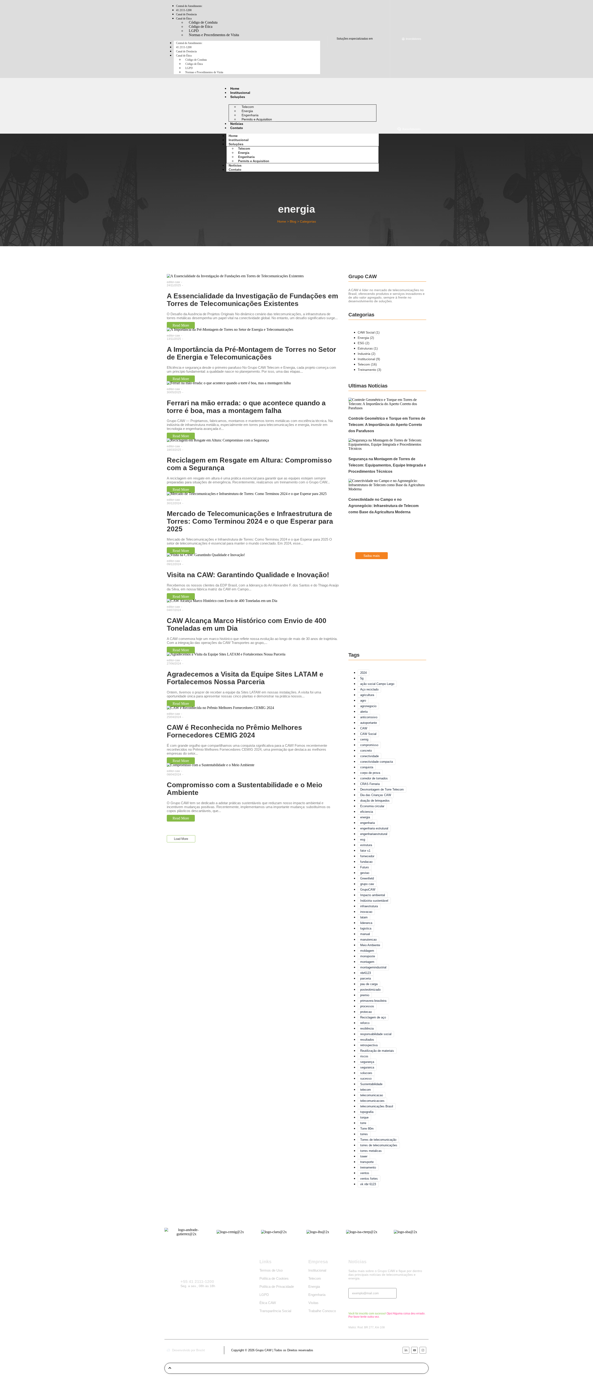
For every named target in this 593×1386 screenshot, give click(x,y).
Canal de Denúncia (186, 51)
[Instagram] (423, 1350)
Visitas (313, 1303)
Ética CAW (267, 1303)
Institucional (240, 92)
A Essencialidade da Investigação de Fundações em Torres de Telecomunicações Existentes (252, 299)
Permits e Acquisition (257, 119)
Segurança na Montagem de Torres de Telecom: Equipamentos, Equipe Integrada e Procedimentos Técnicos (387, 465)
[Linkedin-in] (406, 1350)
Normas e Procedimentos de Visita (214, 35)
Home (234, 88)
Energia (243, 152)
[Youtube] (414, 1350)
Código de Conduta (196, 59)
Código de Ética (194, 64)
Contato (236, 128)
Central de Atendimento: (189, 43)
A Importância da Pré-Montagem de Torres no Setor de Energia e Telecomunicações (251, 353)
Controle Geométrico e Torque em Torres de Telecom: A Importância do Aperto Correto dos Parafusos (386, 424)
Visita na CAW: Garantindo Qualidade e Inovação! (248, 575)
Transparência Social (275, 1311)
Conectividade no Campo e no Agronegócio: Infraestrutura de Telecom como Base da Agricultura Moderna (383, 506)
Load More (181, 839)
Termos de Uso (271, 1270)
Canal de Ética (184, 18)
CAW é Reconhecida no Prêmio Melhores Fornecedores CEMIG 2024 (234, 731)
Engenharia (246, 157)
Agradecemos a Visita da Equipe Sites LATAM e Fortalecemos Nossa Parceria (245, 678)
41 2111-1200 (184, 47)
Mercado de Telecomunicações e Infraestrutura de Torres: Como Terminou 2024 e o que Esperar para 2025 (250, 521)
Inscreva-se (359, 1305)
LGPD (189, 68)
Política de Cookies (274, 1278)
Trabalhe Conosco (322, 1311)
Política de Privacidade (276, 1286)
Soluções (237, 97)
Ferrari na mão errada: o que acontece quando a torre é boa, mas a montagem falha (246, 406)
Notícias (236, 124)
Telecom (244, 148)
